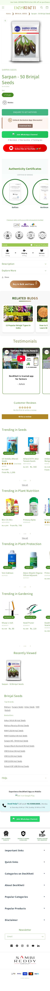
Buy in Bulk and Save (25, 283)
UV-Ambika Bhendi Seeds (10, 460)
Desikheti (27, 978)
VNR (37, 707)
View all (25, 485)
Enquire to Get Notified (25, 112)
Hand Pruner (28, 623)
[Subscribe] (42, 936)
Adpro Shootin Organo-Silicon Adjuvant (33, 574)
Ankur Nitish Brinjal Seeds (15, 720)
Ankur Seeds (29, 707)
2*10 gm (7, 95)
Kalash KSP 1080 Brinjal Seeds (16, 766)
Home (8, 13)
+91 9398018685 (33, 804)
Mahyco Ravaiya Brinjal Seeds (16, 725)
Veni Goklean (7, 573)
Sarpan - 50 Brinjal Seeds (13, 684)
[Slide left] (19, 480)
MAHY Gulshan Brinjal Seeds (15, 735)
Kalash (8, 710)
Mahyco (7, 707)
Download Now (25, 126)
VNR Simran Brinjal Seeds (14, 751)
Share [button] (7, 277)
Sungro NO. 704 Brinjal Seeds (16, 741)
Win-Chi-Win (7, 520)
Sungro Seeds (17, 707)
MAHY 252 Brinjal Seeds (13, 730)
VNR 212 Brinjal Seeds (13, 756)
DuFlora (15, 207)
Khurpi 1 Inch (7, 623)
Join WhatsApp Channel (27, 134)
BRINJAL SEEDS (21, 13)
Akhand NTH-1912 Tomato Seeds (31, 460)
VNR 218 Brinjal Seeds (13, 761)
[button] (3, 7)
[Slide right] (30, 480)
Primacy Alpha (29, 520)
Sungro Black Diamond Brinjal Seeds (19, 746)
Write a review (25, 416)
